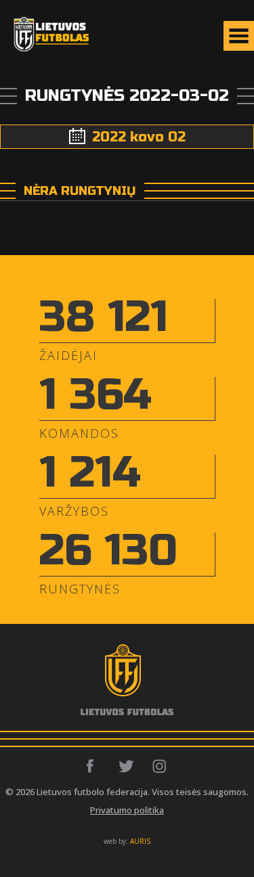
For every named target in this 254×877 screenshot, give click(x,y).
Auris (140, 841)
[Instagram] (160, 766)
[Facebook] (93, 766)
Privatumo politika (127, 810)
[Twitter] (127, 766)
